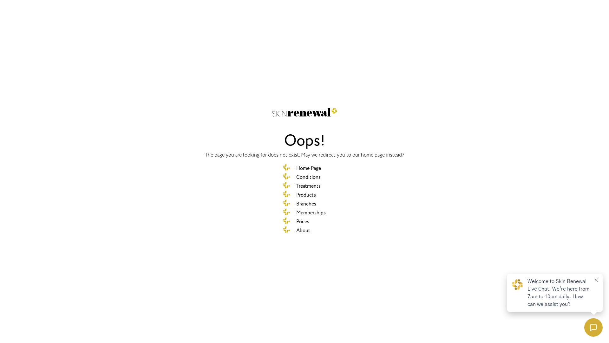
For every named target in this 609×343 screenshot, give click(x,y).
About (303, 230)
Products (306, 195)
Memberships (311, 212)
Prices (302, 221)
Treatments (308, 186)
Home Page (308, 168)
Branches (306, 203)
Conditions (308, 177)
